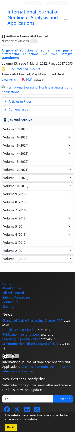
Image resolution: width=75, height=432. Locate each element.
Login (34, 3)
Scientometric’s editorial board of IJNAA (30, 344)
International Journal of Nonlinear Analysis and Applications (33, 17)
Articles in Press (20, 101)
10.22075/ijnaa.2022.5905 (25, 69)
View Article (10, 80)
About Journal (12, 288)
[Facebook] (7, 410)
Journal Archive (20, 120)
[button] (39, 419)
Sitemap (8, 307)
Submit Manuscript (16, 297)
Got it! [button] (10, 427)
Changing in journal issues (21, 339)
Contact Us (10, 302)
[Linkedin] (27, 410)
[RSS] (37, 410)
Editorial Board (13, 293)
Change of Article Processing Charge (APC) (32, 320)
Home (6, 283)
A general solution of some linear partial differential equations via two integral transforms (37, 54)
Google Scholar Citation (19, 330)
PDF (34, 80)
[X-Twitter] (17, 410)
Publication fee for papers (21, 334)
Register (59, 3)
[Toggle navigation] (66, 18)
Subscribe (63, 399)
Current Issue (18, 109)
